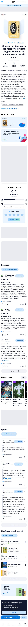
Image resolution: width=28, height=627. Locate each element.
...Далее (16, 609)
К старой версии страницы (13, 5)
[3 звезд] (14, 215)
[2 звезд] (10, 215)
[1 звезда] (6, 215)
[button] (14, 29)
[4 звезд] (18, 215)
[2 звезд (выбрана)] (8, 42)
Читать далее (4, 360)
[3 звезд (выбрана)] (9, 42)
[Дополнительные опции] (18, 617)
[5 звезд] (12, 42)
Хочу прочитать (9, 617)
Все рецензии (13, 371)
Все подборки (13, 579)
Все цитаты (13, 525)
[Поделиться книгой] (25, 14)
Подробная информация (9, 108)
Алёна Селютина (17, 403)
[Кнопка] (10, 383)
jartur (6, 340)
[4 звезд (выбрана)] (11, 42)
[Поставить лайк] (2, 304)
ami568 (7, 309)
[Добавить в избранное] (22, 14)
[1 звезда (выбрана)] (7, 42)
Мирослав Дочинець (14, 60)
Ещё (24, 98)
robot (8, 463)
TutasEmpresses (10, 275)
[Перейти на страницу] (14, 291)
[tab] (4, 71)
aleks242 (9, 441)
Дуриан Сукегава (6, 402)
